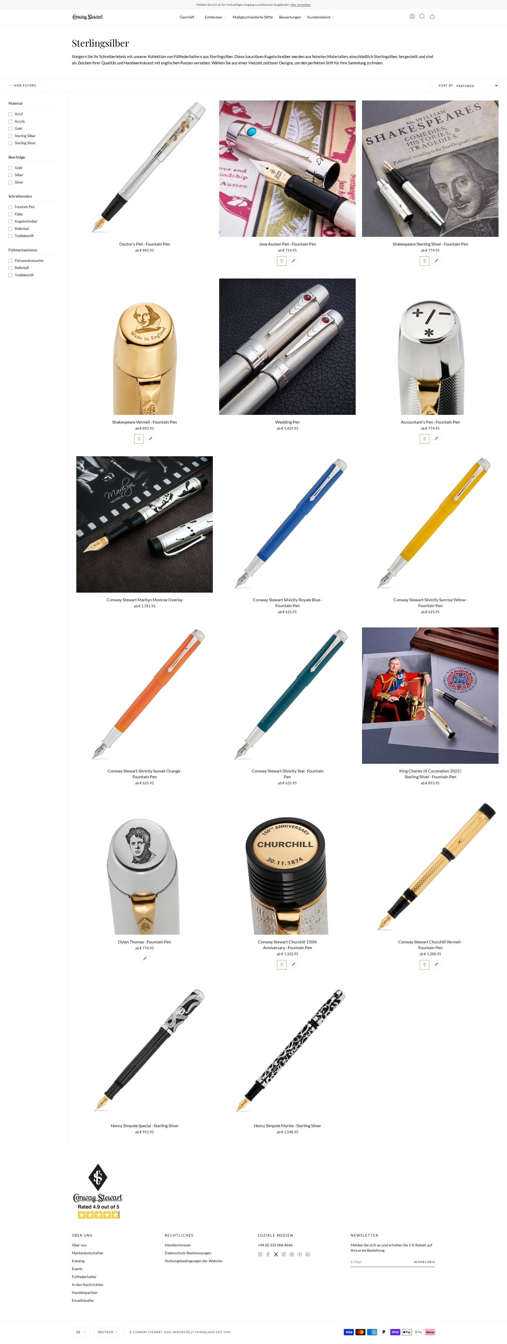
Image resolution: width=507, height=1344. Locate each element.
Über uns (79, 1245)
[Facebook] (268, 1254)
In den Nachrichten (87, 1284)
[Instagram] (260, 1254)
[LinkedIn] (307, 1254)
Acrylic (20, 121)
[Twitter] (276, 1254)
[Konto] (412, 17)
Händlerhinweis (178, 1245)
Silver (19, 182)
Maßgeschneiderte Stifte (253, 17)
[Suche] (422, 17)
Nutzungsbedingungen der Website (193, 1261)
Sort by (446, 85)
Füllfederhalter (84, 1276)
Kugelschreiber (26, 221)
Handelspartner (85, 1292)
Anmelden (424, 1262)
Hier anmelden (300, 5)
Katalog (78, 1261)
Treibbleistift (24, 236)
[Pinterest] (291, 1254)
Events (77, 1268)
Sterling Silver (25, 143)
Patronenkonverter (29, 260)
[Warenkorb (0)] (432, 17)
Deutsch (105, 1332)
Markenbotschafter (88, 1253)
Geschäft (187, 17)
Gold (18, 128)
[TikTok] (283, 1254)
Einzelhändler (83, 1300)
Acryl (19, 114)
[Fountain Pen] (282, 261)
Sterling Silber (25, 136)
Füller (19, 214)
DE (78, 1332)
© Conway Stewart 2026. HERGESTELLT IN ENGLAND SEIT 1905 (180, 1332)
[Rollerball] (293, 261)
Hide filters (25, 85)
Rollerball (22, 229)
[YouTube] (299, 1254)
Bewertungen (290, 17)
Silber (19, 175)
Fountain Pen (25, 207)
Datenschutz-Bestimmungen (188, 1253)
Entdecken (213, 17)
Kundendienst (318, 17)
